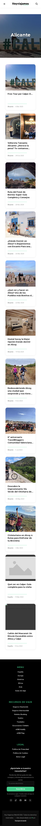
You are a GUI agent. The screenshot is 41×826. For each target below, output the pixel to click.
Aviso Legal (20, 757)
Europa (20, 676)
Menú (4, 4)
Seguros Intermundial (20, 711)
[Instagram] (11, 800)
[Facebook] (20, 800)
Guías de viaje (20, 691)
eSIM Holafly (20, 729)
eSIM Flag (20, 733)
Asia (20, 687)
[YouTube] (25, 800)
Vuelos (20, 718)
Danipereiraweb (20, 821)
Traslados (20, 722)
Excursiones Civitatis (20, 726)
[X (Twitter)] (30, 800)
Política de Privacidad (20, 749)
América (20, 679)
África (20, 683)
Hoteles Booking (20, 714)
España (20, 672)
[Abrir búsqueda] (36, 4)
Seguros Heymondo (20, 707)
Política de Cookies (20, 753)
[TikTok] (15, 800)
